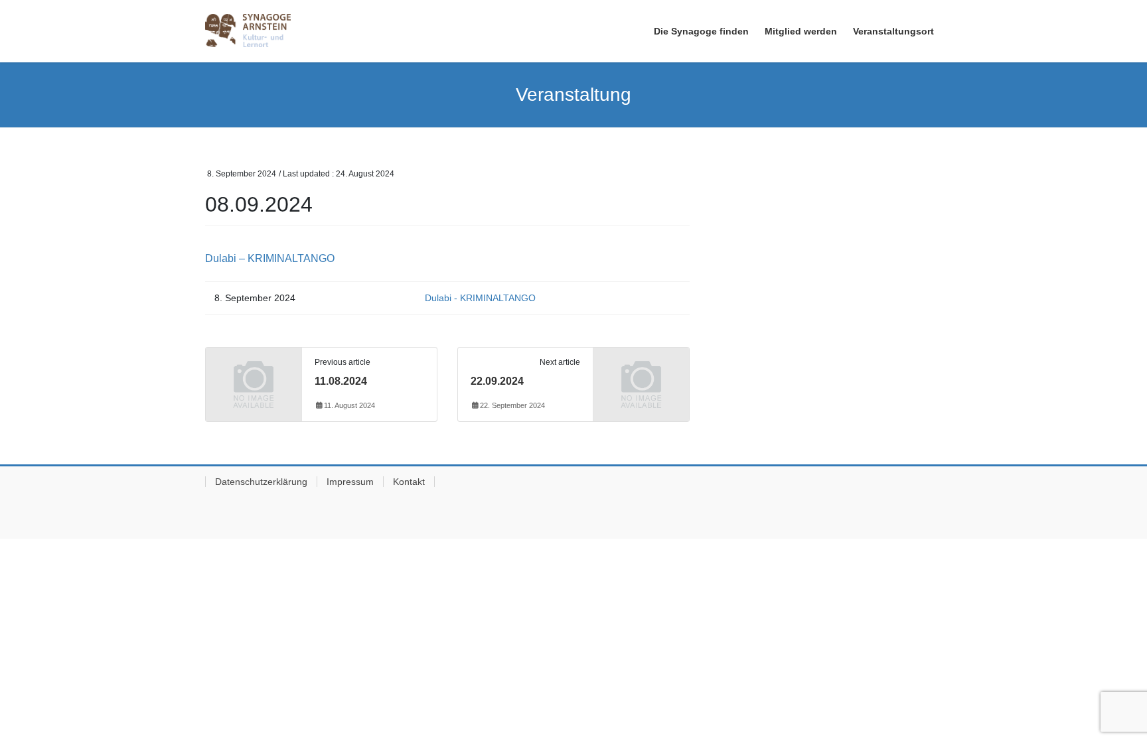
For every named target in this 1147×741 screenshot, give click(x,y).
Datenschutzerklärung (261, 481)
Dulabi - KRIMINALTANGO (480, 298)
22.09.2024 (497, 381)
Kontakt (409, 481)
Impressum (350, 481)
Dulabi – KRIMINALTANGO (270, 258)
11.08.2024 (341, 381)
